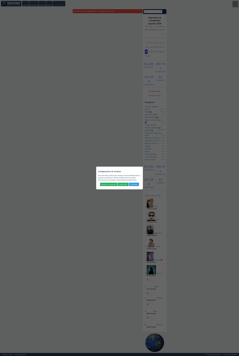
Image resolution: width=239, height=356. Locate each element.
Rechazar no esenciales (108, 184)
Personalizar (134, 184)
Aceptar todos (123, 184)
